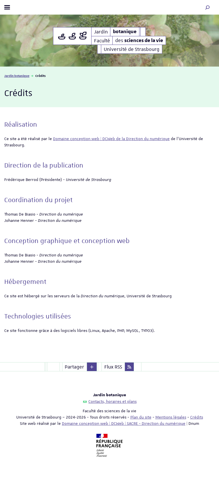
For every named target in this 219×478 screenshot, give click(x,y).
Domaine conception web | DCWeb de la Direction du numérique (111, 138)
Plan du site (140, 417)
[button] (207, 7)
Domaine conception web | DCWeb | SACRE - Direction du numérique (123, 423)
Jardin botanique (16, 75)
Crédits (196, 417)
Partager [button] (74, 367)
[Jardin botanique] (72, 36)
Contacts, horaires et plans (112, 401)
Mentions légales (170, 417)
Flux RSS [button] (113, 367)
